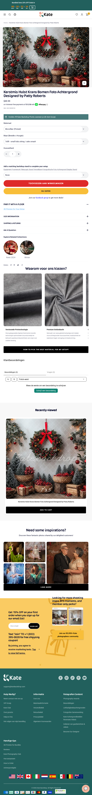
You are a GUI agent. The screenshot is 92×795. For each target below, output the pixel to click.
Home (6, 23)
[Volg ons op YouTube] (84, 678)
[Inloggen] (82, 14)
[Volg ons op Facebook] (60, 678)
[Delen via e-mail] (22, 265)
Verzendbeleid (38, 708)
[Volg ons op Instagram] (66, 678)
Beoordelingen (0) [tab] (11, 372)
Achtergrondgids (10, 768)
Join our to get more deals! (46, 198)
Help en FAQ (8, 717)
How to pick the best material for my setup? (46, 350)
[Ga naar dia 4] (44, 85)
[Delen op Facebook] (11, 265)
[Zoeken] (10, 14)
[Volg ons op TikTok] (72, 678)
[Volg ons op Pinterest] (78, 678)
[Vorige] (5, 57)
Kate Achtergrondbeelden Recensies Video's (72, 718)
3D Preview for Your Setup (14, 209)
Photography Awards (71, 699)
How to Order (9, 763)
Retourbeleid (38, 712)
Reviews (7, 749)
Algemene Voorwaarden (42, 721)
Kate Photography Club (12, 754)
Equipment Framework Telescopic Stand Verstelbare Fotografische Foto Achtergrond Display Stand (40, 169)
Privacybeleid (38, 717)
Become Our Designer (71, 732)
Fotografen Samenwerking (73, 712)
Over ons (36, 699)
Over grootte (8, 712)
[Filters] (14, 379)
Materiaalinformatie (40, 703)
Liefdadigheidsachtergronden (74, 708)
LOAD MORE (46, 587)
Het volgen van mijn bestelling (15, 721)
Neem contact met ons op (13, 699)
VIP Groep (7, 703)
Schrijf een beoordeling (46, 390)
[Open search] (8, 379)
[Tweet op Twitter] (18, 265)
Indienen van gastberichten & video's (74, 725)
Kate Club (7, 708)
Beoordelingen (68, 703)
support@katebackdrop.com (14, 687)
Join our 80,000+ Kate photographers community (68, 634)
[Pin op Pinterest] (14, 265)
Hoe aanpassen (9, 759)
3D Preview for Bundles (12, 745)
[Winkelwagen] (87, 14)
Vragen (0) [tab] (51, 372)
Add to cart (46, 510)
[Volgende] (87, 57)
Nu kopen (46, 191)
